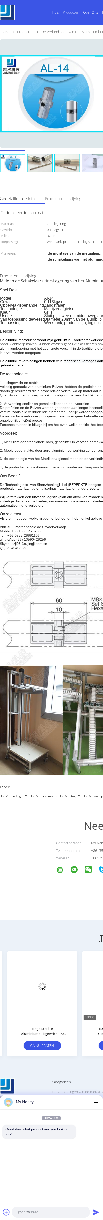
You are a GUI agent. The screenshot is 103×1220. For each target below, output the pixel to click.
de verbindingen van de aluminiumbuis (29, 796)
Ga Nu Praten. (37, 1045)
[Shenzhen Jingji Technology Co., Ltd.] (63, 870)
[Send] (96, 1212)
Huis (55, 12)
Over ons (90, 12)
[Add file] (6, 1212)
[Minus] (96, 1102)
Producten (71, 12)
